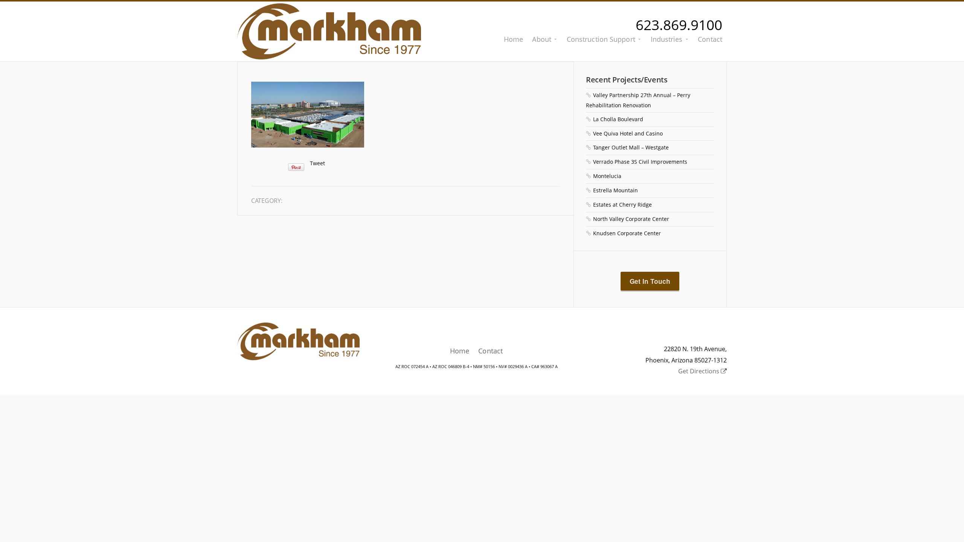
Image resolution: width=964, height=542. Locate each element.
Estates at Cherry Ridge (622, 204)
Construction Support (601, 39)
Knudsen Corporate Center (627, 233)
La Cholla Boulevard (618, 119)
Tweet (317, 163)
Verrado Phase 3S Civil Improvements (640, 161)
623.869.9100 (679, 24)
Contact (710, 39)
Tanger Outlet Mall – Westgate (631, 147)
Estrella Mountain (615, 190)
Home (513, 39)
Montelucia (607, 176)
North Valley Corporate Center (631, 218)
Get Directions (699, 371)
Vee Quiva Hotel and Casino (628, 133)
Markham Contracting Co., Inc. (329, 31)
